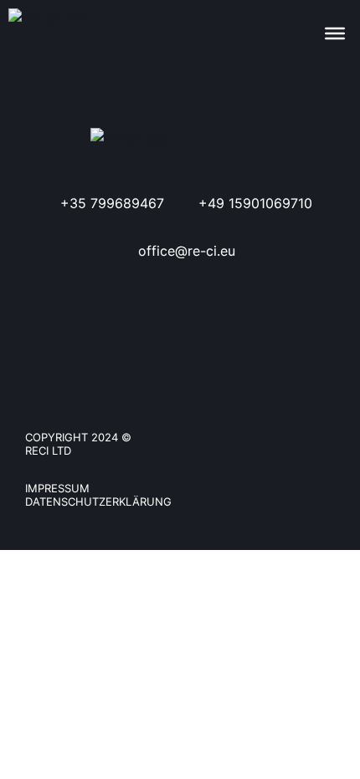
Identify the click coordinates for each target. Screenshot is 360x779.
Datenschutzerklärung (98, 501)
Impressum (57, 488)
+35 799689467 (112, 203)
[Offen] (335, 33)
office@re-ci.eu (186, 250)
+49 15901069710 (255, 203)
